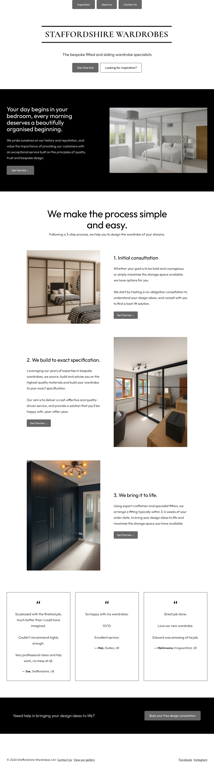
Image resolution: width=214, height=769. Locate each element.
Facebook (185, 760)
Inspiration (83, 4)
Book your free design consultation (172, 716)
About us (107, 4)
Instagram (200, 760)
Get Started (85, 68)
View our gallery (84, 760)
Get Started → (20, 170)
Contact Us (130, 4)
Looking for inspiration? (121, 68)
